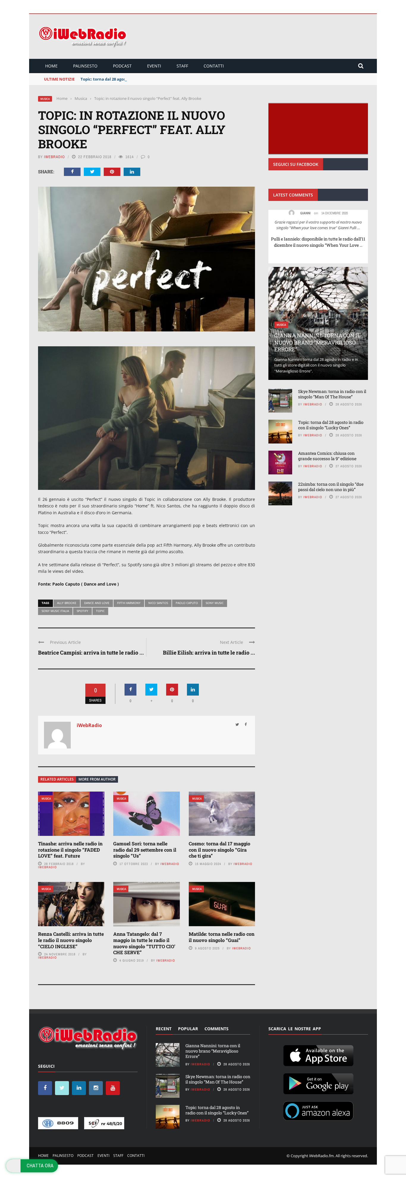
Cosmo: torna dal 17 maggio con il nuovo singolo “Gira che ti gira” (219, 849)
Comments (216, 1028)
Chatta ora (40, 1165)
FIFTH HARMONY (129, 603)
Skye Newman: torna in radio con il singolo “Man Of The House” (332, 394)
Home (51, 66)
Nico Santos (158, 603)
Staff (182, 66)
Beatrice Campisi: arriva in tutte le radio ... (91, 652)
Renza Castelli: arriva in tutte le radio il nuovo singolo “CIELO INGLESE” (71, 940)
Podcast (122, 66)
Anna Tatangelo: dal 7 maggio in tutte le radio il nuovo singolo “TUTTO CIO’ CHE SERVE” (144, 943)
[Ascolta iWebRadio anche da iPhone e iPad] (318, 1054)
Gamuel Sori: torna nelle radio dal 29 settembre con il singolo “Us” (144, 849)
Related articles (57, 779)
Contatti (214, 66)
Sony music (215, 603)
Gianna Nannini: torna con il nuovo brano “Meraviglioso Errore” (317, 342)
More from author (97, 779)
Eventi (154, 66)
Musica (45, 99)
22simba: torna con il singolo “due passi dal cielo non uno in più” (330, 486)
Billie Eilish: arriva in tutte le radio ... (209, 652)
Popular (188, 1028)
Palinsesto (85, 66)
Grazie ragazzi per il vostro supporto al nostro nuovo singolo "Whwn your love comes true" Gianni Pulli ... (318, 225)
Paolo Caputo (187, 603)
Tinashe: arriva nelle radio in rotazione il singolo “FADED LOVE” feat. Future (70, 849)
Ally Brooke (66, 603)
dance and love (96, 603)
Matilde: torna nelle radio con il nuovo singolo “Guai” (221, 937)
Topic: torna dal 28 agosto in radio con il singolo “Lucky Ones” (139, 79)
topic (100, 611)
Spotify (82, 611)
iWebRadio (54, 156)
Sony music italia (55, 611)
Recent (163, 1028)
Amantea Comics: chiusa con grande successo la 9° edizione (327, 455)
